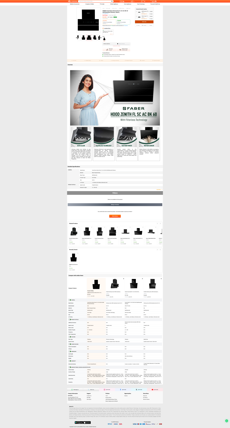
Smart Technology (141, 4)
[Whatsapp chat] (226, 420)
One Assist (89, 399)
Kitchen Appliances (114, 4)
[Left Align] (112, 1)
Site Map (88, 397)
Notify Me (144, 21)
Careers (126, 395)
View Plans (126, 25)
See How (105, 23)
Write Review (115, 216)
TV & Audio (102, 4)
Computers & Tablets (89, 4)
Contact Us (89, 395)
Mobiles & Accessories (74, 4)
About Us (145, 395)
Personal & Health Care (155, 4)
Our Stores (145, 397)
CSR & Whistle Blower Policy (111, 399)
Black (104, 41)
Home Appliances (127, 4)
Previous (76, 37)
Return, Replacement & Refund (112, 401)
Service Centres (146, 399)
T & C (107, 395)
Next (100, 37)
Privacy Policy (108, 397)
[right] (160, 223)
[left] (157, 223)
